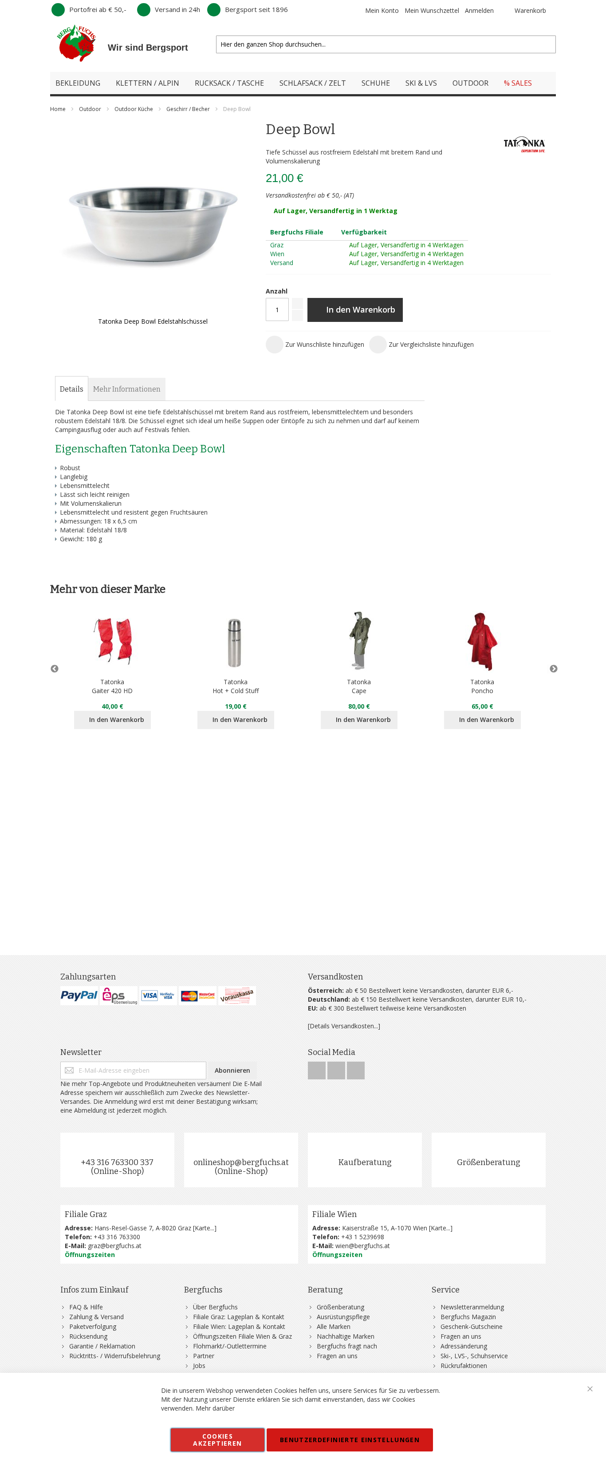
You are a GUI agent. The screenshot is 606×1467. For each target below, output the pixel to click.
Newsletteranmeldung (472, 1307)
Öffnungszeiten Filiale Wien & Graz (242, 1336)
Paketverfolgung (92, 1326)
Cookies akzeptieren (217, 1439)
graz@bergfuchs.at (115, 1245)
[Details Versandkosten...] (344, 1026)
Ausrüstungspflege (343, 1316)
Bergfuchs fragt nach (347, 1346)
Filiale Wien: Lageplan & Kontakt (239, 1326)
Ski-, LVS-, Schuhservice (474, 1356)
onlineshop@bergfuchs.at (241, 1162)
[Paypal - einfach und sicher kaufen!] (79, 995)
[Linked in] (356, 1068)
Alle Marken (333, 1326)
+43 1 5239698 (362, 1237)
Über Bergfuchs (215, 1307)
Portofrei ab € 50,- (97, 9)
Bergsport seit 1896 (256, 9)
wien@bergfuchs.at (362, 1245)
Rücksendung (88, 1336)
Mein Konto (382, 10)
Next (551, 669)
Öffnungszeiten (90, 1254)
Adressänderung (464, 1346)
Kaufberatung (365, 1162)
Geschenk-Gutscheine (472, 1326)
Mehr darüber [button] (215, 1408)
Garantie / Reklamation (102, 1346)
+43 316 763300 (117, 1237)
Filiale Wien (334, 1214)
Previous (54, 669)
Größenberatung (488, 1162)
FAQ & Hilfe (86, 1307)
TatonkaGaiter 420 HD (112, 686)
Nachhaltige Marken (345, 1336)
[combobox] (386, 44)
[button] (315, 344)
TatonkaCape (359, 686)
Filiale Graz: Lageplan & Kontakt (238, 1316)
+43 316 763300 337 (117, 1162)
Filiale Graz (86, 1214)
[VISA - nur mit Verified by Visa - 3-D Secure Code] (158, 995)
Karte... (204, 1228)
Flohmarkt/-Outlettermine (230, 1346)
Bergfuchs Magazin (468, 1316)
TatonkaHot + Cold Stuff (235, 686)
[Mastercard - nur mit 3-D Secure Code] (197, 995)
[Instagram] (337, 1068)
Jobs (199, 1365)
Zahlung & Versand (96, 1316)
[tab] (71, 389)
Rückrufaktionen (464, 1365)
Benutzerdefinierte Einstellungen (350, 1439)
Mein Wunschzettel (432, 10)
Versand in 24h (177, 9)
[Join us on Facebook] (317, 1068)
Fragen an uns (337, 1356)
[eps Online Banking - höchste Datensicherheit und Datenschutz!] (119, 995)
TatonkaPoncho (482, 686)
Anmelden (479, 10)
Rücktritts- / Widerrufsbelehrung (114, 1356)
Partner (203, 1356)
